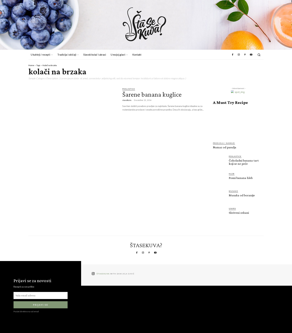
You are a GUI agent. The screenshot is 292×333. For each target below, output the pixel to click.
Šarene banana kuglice (152, 94)
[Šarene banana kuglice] (72, 113)
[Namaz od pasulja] (238, 123)
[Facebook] (233, 55)
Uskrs (232, 208)
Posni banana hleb (241, 178)
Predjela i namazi (224, 143)
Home (31, 65)
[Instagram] (239, 55)
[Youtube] (251, 55)
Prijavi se (40, 304)
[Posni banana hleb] (219, 179)
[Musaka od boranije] (219, 196)
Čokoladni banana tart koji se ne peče (244, 162)
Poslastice (128, 89)
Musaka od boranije (242, 195)
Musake (233, 191)
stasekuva (126, 100)
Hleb (232, 174)
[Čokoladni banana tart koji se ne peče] (219, 161)
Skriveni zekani (239, 212)
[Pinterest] (245, 55)
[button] (259, 54)
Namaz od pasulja (224, 147)
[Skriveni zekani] (219, 213)
